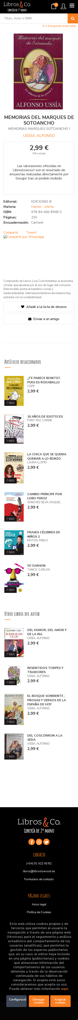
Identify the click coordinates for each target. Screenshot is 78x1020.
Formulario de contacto (39, 879)
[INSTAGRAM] (39, 842)
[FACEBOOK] (31, 842)
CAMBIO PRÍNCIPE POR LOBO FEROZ (44, 496)
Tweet (31, 232)
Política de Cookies (39, 912)
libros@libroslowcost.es (39, 871)
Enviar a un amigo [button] (45, 319)
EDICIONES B (41, 201)
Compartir (10, 232)
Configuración (18, 999)
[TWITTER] (46, 842)
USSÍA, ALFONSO (39, 135)
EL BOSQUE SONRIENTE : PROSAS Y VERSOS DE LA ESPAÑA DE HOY (46, 700)
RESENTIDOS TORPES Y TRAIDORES (45, 670)
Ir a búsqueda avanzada (59, 26)
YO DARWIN (36, 566)
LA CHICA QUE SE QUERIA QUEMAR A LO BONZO (46, 456)
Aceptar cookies (60, 1001)
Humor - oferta (42, 207)
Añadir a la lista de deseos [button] (46, 306)
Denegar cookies (39, 1001)
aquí (64, 989)
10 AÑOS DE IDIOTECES (45, 417)
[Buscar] (73, 18)
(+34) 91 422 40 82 (39, 863)
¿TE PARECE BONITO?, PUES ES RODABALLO (44, 380)
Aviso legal (39, 904)
